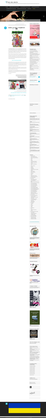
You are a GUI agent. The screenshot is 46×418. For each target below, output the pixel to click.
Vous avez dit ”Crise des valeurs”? (33, 350)
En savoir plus (31, 417)
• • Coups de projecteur (32, 177)
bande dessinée (15, 95)
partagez (13, 92)
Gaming (31, 160)
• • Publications (32, 202)
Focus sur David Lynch (33, 180)
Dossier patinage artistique (34, 179)
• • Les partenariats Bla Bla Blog (33, 195)
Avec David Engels (32, 353)
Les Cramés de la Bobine (33, 199)
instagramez (18, 92)
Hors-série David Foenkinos (34, 183)
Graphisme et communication (34, 162)
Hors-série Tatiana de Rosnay (34, 191)
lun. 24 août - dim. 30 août (32, 365)
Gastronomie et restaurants (34, 161)
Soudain (31, 121)
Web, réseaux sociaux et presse (34, 176)
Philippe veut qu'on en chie (32, 347)
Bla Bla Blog (13, 2)
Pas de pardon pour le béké (33, 144)
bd (13, 95)
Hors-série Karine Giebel (33, 186)
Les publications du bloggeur (11, 8)
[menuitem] (7, 7)
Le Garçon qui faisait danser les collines (35, 150)
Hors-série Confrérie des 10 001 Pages (35, 182)
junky (9, 95)
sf (19, 95)
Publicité (32, 170)
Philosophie (32, 167)
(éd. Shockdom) (12, 48)
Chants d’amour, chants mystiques (34, 124)
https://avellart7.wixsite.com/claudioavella (22, 77)
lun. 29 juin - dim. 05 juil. (32, 367)
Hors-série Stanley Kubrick (33, 190)
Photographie (32, 168)
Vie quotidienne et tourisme (34, 175)
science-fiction (11, 95)
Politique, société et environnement (34, 169)
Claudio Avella (20, 48)
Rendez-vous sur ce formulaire (33, 343)
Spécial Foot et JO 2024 (33, 192)
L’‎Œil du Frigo (32, 200)
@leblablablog (31, 105)
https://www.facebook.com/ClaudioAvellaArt (21, 76)
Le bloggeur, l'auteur (33, 214)
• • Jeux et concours (32, 194)
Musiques (32, 166)
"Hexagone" (32, 203)
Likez (11, 92)
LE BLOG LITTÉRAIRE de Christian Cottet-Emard (34, 358)
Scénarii (32, 210)
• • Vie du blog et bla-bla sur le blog (34, 211)
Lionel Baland (32, 360)
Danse (31, 159)
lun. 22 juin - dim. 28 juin (32, 368)
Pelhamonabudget (33, 201)
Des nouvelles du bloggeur (21, 8)
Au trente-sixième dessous (33, 133)
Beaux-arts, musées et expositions (34, 157)
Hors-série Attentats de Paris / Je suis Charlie (35, 181)
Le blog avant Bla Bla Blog (33, 213)
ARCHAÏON (36, 353)
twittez (16, 92)
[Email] (31, 387)
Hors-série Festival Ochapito (34, 184)
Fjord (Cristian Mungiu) (32, 354)
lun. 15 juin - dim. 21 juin (32, 369)
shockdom (18, 95)
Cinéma (31, 158)
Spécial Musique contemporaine (34, 193)
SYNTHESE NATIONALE (35, 352)
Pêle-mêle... (29, 8)
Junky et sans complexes (16, 27)
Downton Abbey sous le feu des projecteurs (20, 24)
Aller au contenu (2, 0)
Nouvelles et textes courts (33, 209)
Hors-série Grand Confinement (34, 185)
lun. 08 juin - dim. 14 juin (32, 370)
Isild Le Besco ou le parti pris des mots (34, 147)
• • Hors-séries (32, 178)
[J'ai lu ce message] (45, 417)
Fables (31, 204)
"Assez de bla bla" (32, 212)
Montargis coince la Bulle (33, 218)
